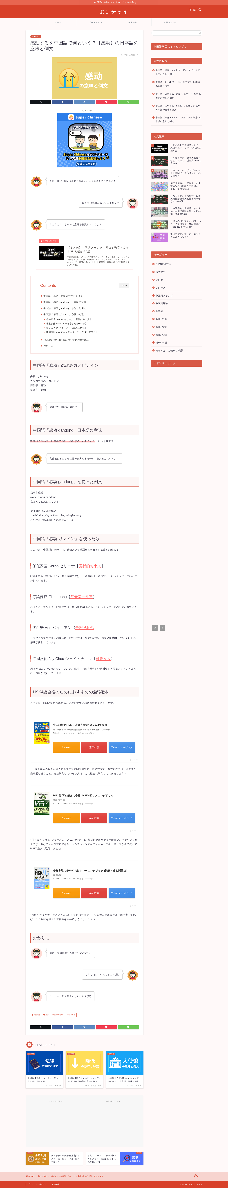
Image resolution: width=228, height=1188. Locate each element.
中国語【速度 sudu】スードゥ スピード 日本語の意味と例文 (178, 72)
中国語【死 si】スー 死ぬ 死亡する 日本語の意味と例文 (178, 84)
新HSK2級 (161, 327)
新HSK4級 (36, 37)
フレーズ (160, 287)
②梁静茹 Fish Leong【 (58, 323)
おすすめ (160, 272)
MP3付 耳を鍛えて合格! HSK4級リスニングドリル (83, 795)
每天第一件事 (78, 323)
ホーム (58, 22)
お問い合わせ (170, 22)
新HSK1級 (161, 319)
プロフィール (95, 22)
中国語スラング (164, 295)
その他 (159, 279)
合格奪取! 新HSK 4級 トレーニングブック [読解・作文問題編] (90, 870)
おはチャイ (114, 11)
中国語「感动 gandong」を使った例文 (64, 308)
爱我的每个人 (83, 319)
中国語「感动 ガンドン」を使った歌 (63, 314)
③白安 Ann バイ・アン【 (59, 328)
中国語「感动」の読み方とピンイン (63, 296)
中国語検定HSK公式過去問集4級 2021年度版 (80, 725)
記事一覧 (132, 22)
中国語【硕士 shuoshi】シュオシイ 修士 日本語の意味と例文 (178, 96)
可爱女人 (91, 332)
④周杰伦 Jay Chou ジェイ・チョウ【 (66, 332)
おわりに (48, 345)
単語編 (159, 311)
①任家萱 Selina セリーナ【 (61, 319)
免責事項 (55, 1184)
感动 (47, 1015)
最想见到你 (79, 328)
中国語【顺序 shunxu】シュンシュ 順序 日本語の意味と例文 (178, 119)
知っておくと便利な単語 (169, 350)
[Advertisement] (56, 1123)
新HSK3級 (161, 334)
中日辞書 (36, 1015)
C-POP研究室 (163, 264)
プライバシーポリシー (37, 1184)
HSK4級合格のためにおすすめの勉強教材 (66, 339)
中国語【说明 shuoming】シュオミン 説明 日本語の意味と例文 (178, 108)
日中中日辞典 (58, 1015)
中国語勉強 (162, 303)
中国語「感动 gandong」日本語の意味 (64, 302)
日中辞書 (72, 1015)
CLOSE (124, 285)
